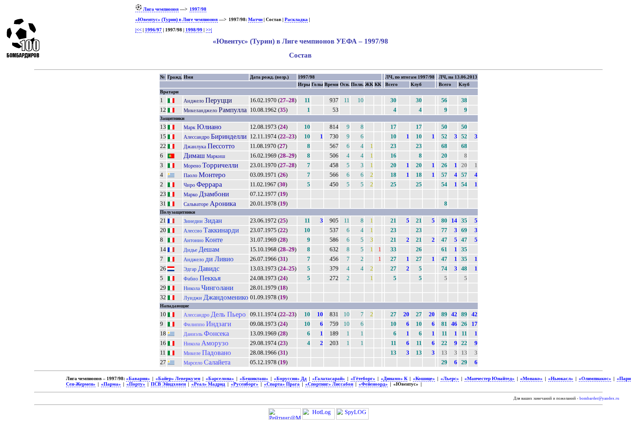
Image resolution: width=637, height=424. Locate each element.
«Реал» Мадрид (208, 384)
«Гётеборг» (363, 378)
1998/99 (193, 29)
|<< (138, 29)
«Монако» (531, 378)
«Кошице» (424, 378)
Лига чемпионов (160, 9)
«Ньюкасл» (560, 378)
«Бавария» (138, 378)
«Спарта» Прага (282, 384)
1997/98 (197, 9)
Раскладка (296, 19)
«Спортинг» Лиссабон (329, 384)
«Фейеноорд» (373, 384)
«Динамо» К (394, 378)
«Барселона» (220, 378)
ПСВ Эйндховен (168, 384)
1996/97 (153, 29)
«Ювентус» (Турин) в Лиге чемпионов (176, 19)
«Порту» (135, 384)
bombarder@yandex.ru (599, 398)
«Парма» (111, 384)
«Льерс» (450, 378)
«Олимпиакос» (595, 378)
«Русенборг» (244, 384)
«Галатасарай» (328, 378)
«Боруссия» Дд (290, 378)
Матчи (255, 19)
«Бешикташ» (254, 378)
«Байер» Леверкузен (178, 378)
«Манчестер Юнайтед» (489, 378)
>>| (209, 29)
